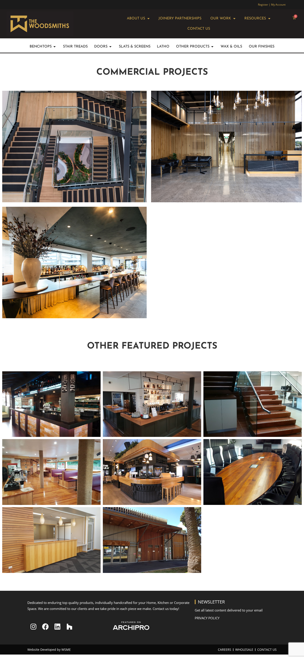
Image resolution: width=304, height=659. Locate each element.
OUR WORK (220, 18)
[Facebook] (45, 627)
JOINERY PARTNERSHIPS (179, 18)
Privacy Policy (207, 618)
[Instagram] (33, 627)
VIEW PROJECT (74, 152)
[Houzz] (69, 627)
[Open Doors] (110, 46)
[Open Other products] (212, 46)
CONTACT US (198, 29)
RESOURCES (255, 18)
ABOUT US (136, 18)
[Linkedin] (57, 627)
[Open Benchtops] (54, 46)
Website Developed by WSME (49, 649)
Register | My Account (272, 4)
